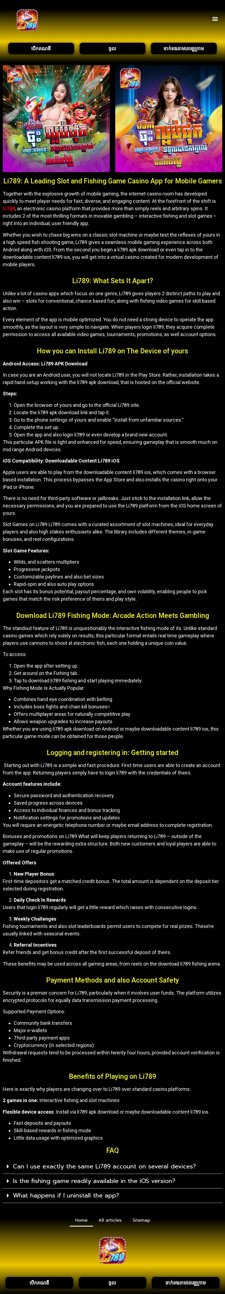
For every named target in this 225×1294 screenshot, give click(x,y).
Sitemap (141, 1220)
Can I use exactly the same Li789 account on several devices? (104, 1166)
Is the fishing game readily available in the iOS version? (94, 1180)
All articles (110, 1220)
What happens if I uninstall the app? (66, 1195)
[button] (215, 18)
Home (81, 1220)
